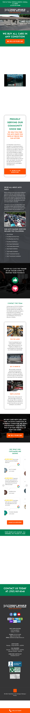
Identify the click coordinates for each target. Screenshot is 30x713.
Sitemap (23, 692)
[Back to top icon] (15, 689)
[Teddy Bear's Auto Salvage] (15, 10)
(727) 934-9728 (16, 634)
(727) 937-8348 (15, 5)
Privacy (15, 694)
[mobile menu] (27, 10)
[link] (15, 280)
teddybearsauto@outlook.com (17, 636)
